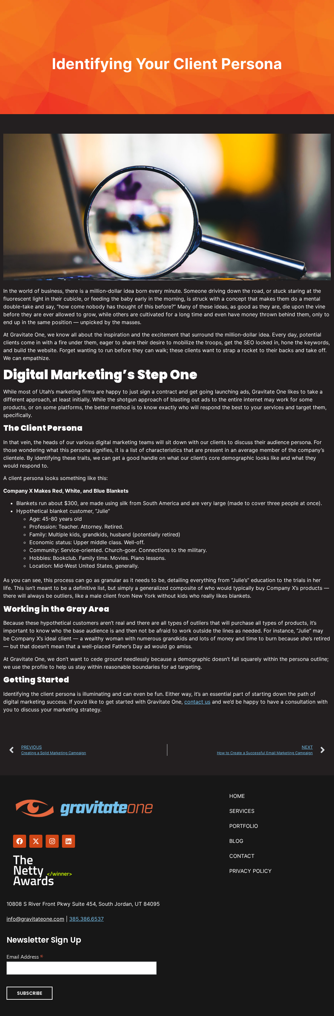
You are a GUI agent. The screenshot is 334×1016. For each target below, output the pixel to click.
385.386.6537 (86, 919)
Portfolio (243, 826)
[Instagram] (52, 841)
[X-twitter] (35, 841)
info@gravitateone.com (35, 919)
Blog (236, 841)
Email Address (25, 956)
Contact (241, 856)
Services (241, 811)
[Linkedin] (68, 841)
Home (237, 796)
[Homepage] (85, 808)
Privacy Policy (250, 871)
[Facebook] (19, 841)
